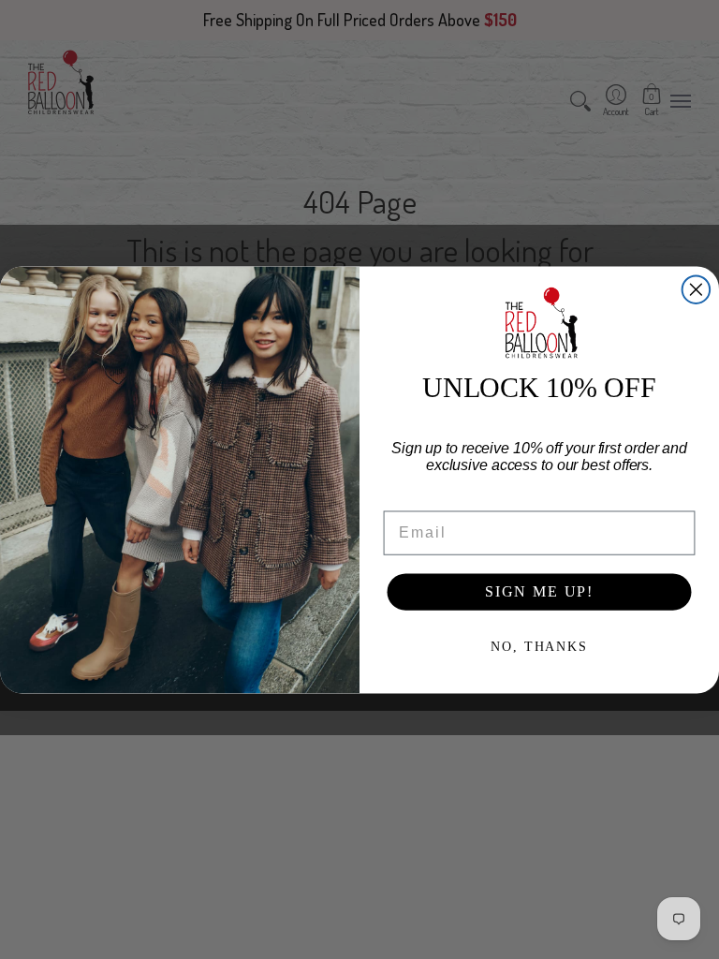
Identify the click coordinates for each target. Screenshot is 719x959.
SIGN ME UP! (539, 591)
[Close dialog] (696, 289)
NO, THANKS (539, 647)
